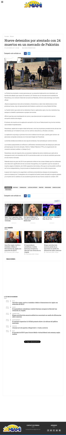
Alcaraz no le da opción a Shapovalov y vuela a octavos (30, 328)
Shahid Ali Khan (56, 187)
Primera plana (31, 48)
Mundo (12, 36)
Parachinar (48, 187)
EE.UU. (13, 301)
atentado (15, 187)
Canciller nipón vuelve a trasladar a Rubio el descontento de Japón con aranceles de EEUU (13, 247)
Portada (7, 36)
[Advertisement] (33, 21)
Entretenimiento (16, 319)
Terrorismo (8, 189)
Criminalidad (23, 187)
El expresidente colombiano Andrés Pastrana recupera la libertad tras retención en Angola (32, 248)
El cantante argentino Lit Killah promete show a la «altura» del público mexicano (35, 322)
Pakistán (41, 187)
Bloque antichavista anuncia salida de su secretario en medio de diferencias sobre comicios (52, 247)
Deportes (14, 326)
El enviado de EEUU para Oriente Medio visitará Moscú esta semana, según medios (36, 333)
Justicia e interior (32, 187)
